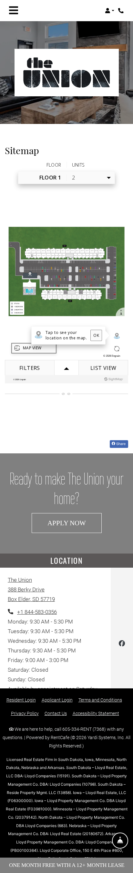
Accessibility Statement (96, 713)
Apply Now (74, 523)
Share (120, 443)
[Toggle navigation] (13, 11)
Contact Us (56, 713)
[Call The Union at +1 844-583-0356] (121, 11)
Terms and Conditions (100, 700)
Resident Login (21, 700)
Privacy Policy (25, 713)
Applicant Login (57, 700)
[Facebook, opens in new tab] (122, 644)
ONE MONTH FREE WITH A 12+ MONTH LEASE (66, 865)
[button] (109, 11)
